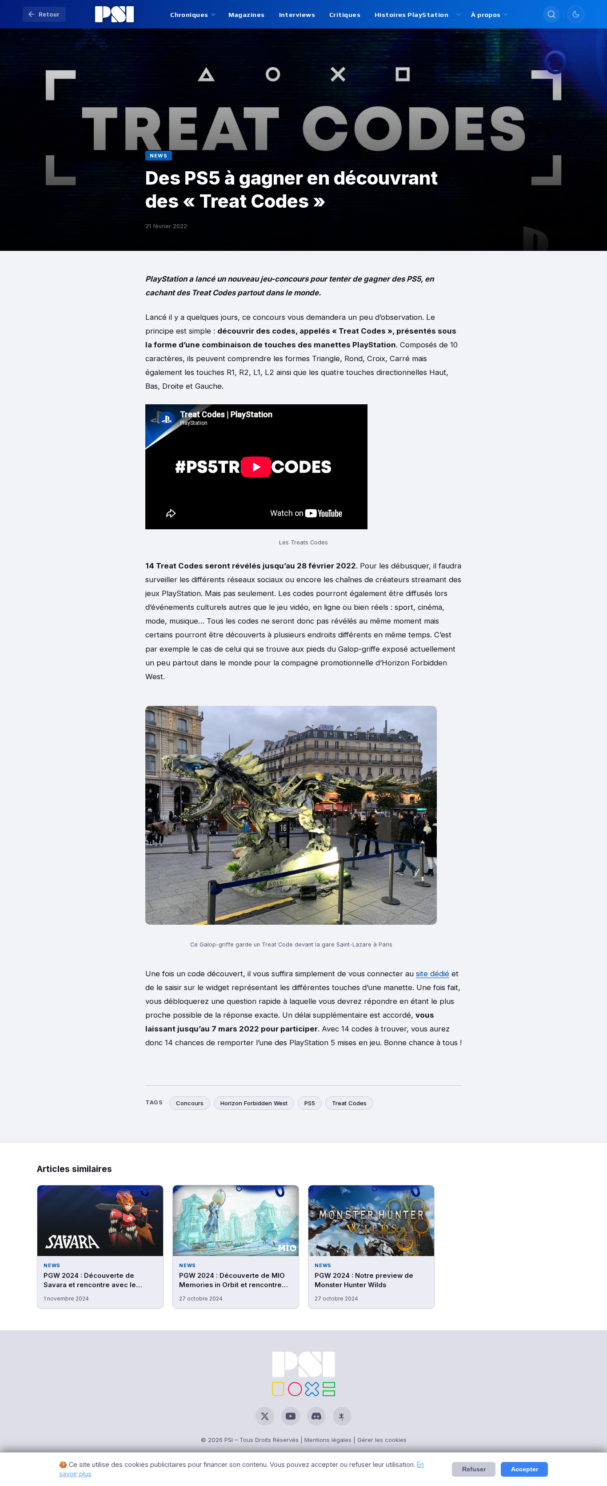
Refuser (474, 1469)
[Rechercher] (551, 14)
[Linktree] (342, 1416)
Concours (190, 1103)
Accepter (524, 1469)
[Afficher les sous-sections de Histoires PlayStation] (458, 14)
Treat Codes (349, 1103)
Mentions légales (327, 1439)
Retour (49, 14)
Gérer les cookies (382, 1439)
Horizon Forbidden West (254, 1103)
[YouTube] (290, 1416)
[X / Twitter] (265, 1416)
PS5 (309, 1103)
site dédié (432, 973)
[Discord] (316, 1416)
